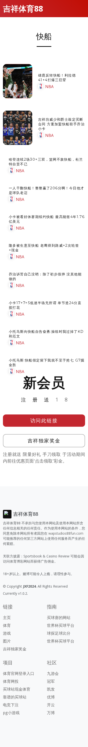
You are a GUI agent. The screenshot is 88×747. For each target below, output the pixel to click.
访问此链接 (44, 420)
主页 (7, 617)
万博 (51, 712)
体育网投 (11, 681)
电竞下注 (11, 705)
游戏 (7, 633)
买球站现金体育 (16, 689)
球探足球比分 (58, 633)
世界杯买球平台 (60, 625)
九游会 (53, 673)
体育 (7, 625)
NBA (49, 86)
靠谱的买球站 (14, 697)
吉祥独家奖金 (44, 440)
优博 (51, 697)
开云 (51, 705)
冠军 (51, 681)
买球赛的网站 (58, 617)
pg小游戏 (11, 712)
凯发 (51, 689)
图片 (7, 641)
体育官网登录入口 (18, 673)
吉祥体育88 (23, 8)
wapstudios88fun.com (65, 533)
